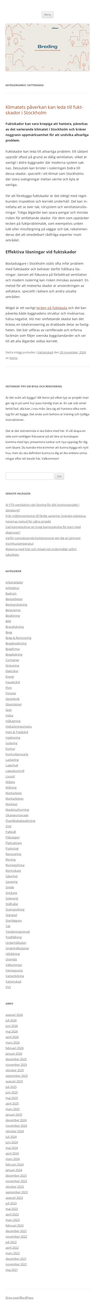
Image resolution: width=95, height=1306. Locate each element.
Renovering (13, 854)
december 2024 (16, 1120)
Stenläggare (14, 920)
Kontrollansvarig (17, 754)
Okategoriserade (17, 815)
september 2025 (17, 1076)
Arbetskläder (14, 582)
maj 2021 (12, 1270)
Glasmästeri (14, 704)
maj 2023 (12, 1209)
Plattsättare (14, 843)
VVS (8, 987)
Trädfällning (14, 937)
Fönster (11, 693)
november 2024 (16, 1126)
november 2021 (16, 1264)
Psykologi (12, 848)
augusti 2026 (14, 1015)
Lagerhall (12, 765)
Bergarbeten (14, 599)
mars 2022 (13, 1253)
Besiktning (13, 616)
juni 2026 (12, 1026)
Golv (9, 710)
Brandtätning (15, 627)
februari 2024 (15, 1164)
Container (12, 660)
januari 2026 (14, 1053)
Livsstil (10, 776)
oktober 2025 (15, 1070)
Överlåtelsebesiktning (20, 821)
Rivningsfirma (15, 865)
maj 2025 (12, 1098)
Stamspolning (15, 909)
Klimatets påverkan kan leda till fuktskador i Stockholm (44, 110)
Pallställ (11, 832)
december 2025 (16, 1059)
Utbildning (13, 954)
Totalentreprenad (18, 931)
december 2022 (16, 1231)
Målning (11, 787)
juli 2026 (11, 1020)
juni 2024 (12, 1142)
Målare (10, 782)
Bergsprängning (16, 604)
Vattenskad (45, 352)
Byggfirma (13, 649)
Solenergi (12, 898)
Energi (10, 676)
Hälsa (9, 715)
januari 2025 (14, 1114)
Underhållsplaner (17, 948)
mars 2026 (13, 1042)
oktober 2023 (15, 1187)
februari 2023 (15, 1225)
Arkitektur (12, 588)
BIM (8, 621)
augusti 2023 (14, 1198)
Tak (8, 926)
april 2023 (12, 1214)
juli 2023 (11, 1203)
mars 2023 (13, 1220)
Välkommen (14, 965)
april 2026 (12, 1037)
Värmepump (14, 970)
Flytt (9, 688)
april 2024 (12, 1153)
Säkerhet (12, 876)
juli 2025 (11, 1087)
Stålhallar (12, 904)
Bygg (9, 632)
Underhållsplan (16, 943)
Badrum (11, 593)
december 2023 (16, 1175)
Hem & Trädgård (17, 732)
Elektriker (12, 671)
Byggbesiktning (16, 643)
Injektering (13, 737)
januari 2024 (14, 1170)
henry (13, 358)
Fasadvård (13, 682)
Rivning (11, 859)
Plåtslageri (13, 837)
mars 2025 (13, 1109)
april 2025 (12, 1103)
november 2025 (16, 1065)
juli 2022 (11, 1242)
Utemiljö (11, 959)
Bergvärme (13, 610)
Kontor (10, 749)
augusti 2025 (14, 1081)
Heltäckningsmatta (19, 726)
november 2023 (16, 1181)
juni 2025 (12, 1092)
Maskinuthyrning (17, 810)
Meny (47, 14)
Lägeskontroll (15, 771)
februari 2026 (15, 1048)
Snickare (11, 893)
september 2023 (17, 1192)
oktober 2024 (15, 1131)
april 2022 (12, 1247)
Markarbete (14, 793)
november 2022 (16, 1236)
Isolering (11, 743)
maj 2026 (12, 1031)
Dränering (12, 665)
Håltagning (13, 721)
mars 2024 (13, 1159)
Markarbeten (15, 798)
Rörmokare (13, 871)
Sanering (12, 882)
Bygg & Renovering (18, 638)
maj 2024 (12, 1148)
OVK (9, 826)
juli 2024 (11, 1137)
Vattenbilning (15, 976)
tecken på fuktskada (51, 308)
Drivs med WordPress (19, 1298)
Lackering (12, 760)
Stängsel (11, 915)
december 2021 (16, 1259)
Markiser (12, 804)
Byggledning (14, 654)
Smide (10, 887)
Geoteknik (13, 699)
